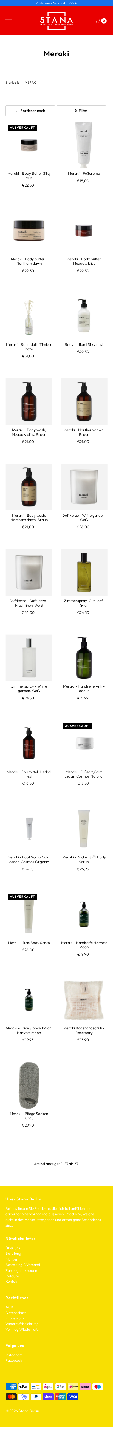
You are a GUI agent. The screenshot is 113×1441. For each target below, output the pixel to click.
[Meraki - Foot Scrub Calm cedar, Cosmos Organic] (28, 829)
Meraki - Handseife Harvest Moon (84, 945)
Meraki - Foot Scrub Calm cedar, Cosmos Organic (28, 859)
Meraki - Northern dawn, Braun (83, 432)
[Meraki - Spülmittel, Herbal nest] (28, 743)
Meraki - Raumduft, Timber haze (29, 346)
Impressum (14, 1318)
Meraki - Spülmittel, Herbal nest (29, 774)
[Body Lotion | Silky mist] (84, 316)
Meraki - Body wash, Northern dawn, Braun (29, 517)
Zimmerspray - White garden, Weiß (29, 688)
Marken (11, 1259)
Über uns (12, 1247)
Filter (83, 110)
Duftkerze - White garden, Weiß (84, 517)
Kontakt (12, 1281)
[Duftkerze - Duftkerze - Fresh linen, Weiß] (28, 572)
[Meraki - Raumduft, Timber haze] (28, 316)
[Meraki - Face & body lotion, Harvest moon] (28, 999)
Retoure (12, 1275)
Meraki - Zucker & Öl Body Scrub (84, 859)
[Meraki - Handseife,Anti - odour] (84, 657)
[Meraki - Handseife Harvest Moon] (84, 914)
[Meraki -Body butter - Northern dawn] (28, 230)
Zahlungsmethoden (21, 1270)
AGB (9, 1306)
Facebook (13, 1360)
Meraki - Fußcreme (84, 173)
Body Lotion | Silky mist (84, 344)
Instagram (14, 1354)
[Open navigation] (8, 21)
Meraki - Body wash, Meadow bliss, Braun (29, 432)
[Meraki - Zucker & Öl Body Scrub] (84, 829)
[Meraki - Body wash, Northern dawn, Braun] (28, 487)
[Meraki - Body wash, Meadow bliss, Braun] (28, 401)
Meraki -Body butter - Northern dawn (29, 261)
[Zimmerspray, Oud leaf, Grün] (84, 572)
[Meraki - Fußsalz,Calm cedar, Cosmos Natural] (84, 743)
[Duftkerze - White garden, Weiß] (84, 487)
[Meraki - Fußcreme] (84, 145)
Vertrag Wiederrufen (22, 1329)
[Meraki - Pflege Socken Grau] (28, 1085)
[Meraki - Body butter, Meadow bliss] (84, 230)
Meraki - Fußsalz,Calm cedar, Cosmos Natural (84, 774)
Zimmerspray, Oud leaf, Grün (84, 603)
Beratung (13, 1253)
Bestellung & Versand (22, 1264)
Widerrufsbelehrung (22, 1323)
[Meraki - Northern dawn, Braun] (84, 401)
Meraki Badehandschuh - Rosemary (83, 1030)
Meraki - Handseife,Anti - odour (84, 688)
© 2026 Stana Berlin (22, 1410)
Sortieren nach (33, 110)
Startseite (12, 82)
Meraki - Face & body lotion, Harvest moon (29, 1030)
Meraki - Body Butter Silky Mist (29, 175)
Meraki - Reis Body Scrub (29, 942)
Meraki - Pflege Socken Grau (29, 1115)
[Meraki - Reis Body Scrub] (28, 914)
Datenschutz (15, 1312)
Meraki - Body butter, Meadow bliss (84, 261)
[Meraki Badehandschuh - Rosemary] (84, 999)
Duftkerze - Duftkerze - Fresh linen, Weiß (29, 603)
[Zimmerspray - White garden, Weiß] (28, 657)
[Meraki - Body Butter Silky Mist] (28, 145)
